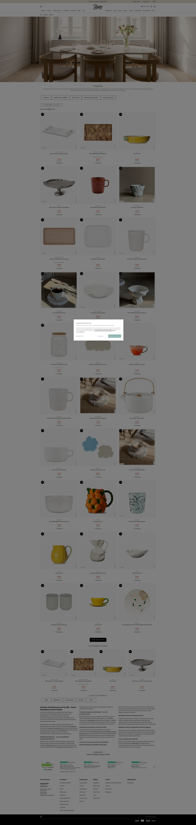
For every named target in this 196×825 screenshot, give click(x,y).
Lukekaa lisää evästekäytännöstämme (103, 330)
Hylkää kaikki (100, 336)
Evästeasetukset (80, 336)
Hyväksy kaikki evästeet (114, 336)
